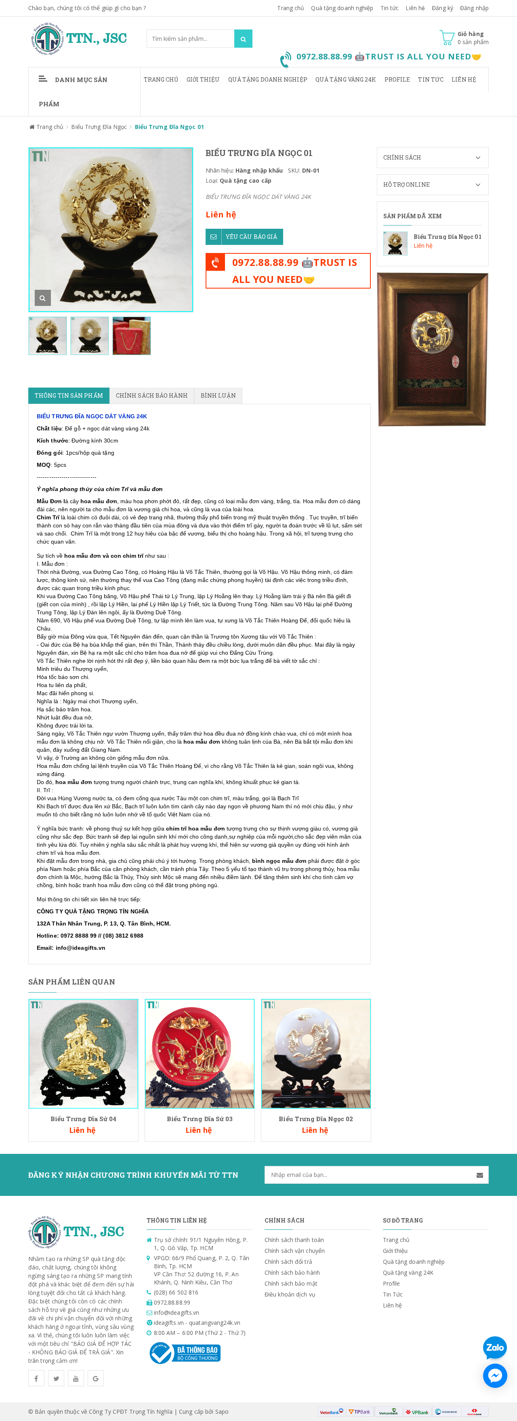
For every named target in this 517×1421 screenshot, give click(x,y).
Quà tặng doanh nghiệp (342, 8)
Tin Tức (430, 79)
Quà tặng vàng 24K (345, 79)
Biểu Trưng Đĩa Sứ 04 (83, 1119)
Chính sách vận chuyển (295, 1250)
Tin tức (389, 8)
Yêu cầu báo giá (251, 236)
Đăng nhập (474, 8)
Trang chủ (290, 8)
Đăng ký (442, 8)
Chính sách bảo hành (292, 1272)
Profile (397, 79)
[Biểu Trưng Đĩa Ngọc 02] (316, 1053)
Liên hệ (415, 8)
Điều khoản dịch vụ (290, 1294)
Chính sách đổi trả (288, 1261)
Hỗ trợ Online (406, 184)
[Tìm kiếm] (243, 39)
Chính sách (402, 157)
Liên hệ (464, 79)
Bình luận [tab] (218, 395)
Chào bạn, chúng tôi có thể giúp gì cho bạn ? (87, 8)
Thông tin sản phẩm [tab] (69, 395)
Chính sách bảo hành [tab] (152, 395)
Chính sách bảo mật (291, 1283)
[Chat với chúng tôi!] (495, 1376)
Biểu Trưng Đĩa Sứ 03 (200, 1119)
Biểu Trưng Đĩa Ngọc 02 (316, 1119)
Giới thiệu (203, 79)
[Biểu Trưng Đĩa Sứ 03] (199, 1053)
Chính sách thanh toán (294, 1240)
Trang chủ (161, 79)
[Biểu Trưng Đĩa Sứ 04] (83, 1053)
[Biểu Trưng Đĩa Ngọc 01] (433, 244)
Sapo (222, 1411)
